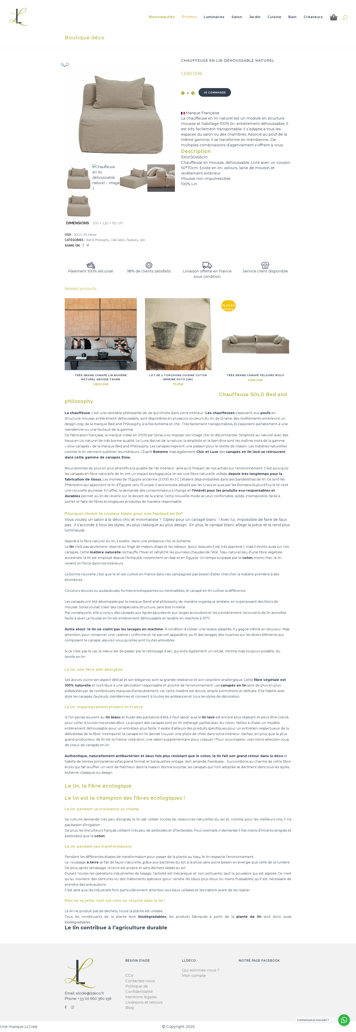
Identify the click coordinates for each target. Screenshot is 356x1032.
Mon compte (194, 975)
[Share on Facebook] (83, 245)
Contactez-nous (140, 981)
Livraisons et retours (144, 1002)
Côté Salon (117, 240)
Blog (129, 1007)
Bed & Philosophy (97, 240)
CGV (129, 975)
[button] (116, 65)
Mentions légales (141, 997)
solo (142, 240)
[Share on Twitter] (88, 245)
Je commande (215, 92)
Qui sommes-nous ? (200, 970)
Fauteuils (132, 240)
